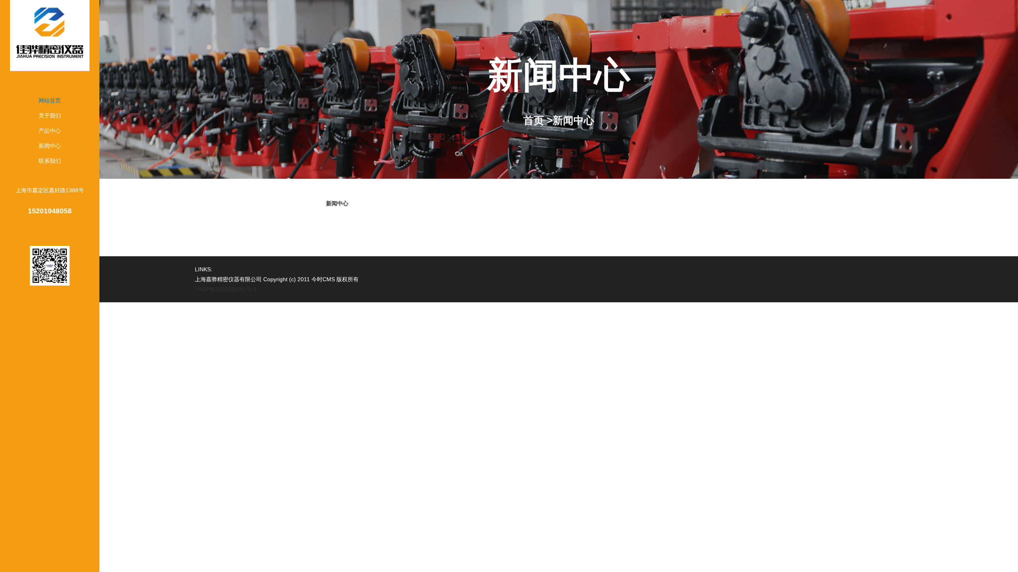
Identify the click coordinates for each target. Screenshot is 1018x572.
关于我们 (50, 115)
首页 (533, 120)
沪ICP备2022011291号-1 (226, 289)
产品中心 (50, 131)
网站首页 (50, 100)
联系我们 (50, 161)
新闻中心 (50, 146)
